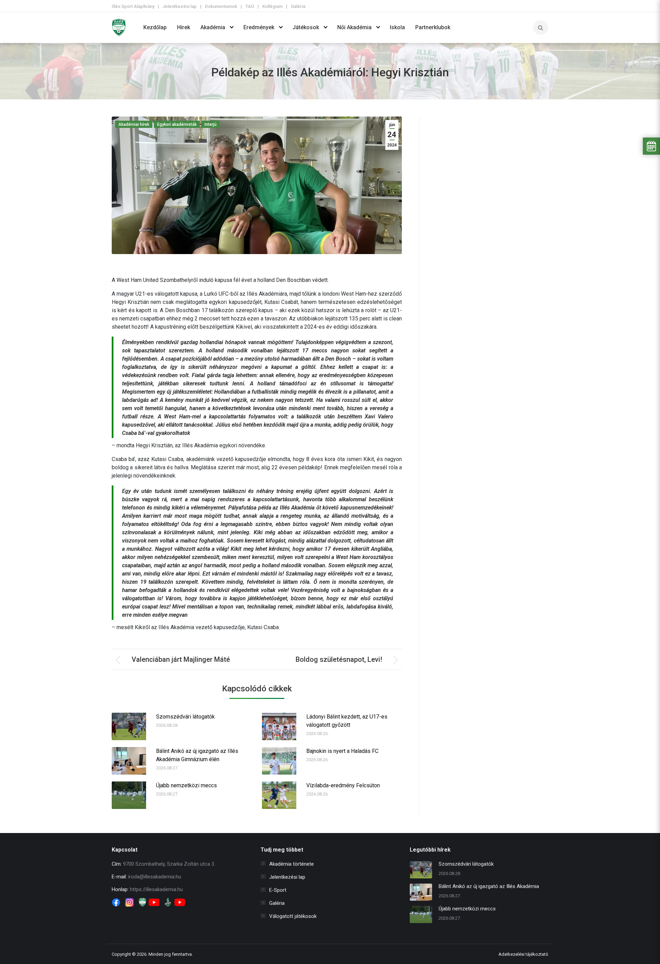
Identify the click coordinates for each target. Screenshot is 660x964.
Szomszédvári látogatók (185, 716)
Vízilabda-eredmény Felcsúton (343, 785)
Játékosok (306, 27)
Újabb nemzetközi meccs (186, 785)
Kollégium (272, 6)
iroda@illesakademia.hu (154, 877)
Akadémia (212, 27)
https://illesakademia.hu (156, 889)
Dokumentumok (221, 6)
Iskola (397, 27)
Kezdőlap (155, 27)
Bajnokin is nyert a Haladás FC (342, 751)
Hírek (183, 27)
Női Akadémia (354, 27)
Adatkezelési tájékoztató (523, 954)
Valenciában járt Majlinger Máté (181, 659)
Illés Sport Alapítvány (133, 6)
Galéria (298, 6)
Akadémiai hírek (133, 124)
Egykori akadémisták (177, 124)
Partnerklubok (432, 27)
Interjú (211, 124)
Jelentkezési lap (180, 6)
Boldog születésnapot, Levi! (339, 659)
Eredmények (258, 27)
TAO (249, 6)
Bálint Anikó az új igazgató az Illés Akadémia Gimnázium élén (197, 755)
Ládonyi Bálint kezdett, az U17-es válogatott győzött (346, 720)
